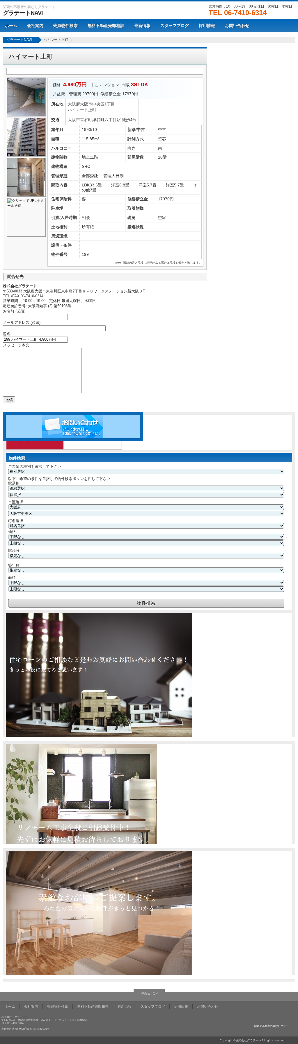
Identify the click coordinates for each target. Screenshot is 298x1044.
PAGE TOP (149, 993)
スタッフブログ (174, 25)
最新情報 (142, 25)
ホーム (11, 25)
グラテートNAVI (23, 13)
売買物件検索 (65, 25)
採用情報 (207, 25)
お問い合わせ (237, 25)
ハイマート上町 (56, 40)
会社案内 (35, 25)
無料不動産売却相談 (106, 25)
